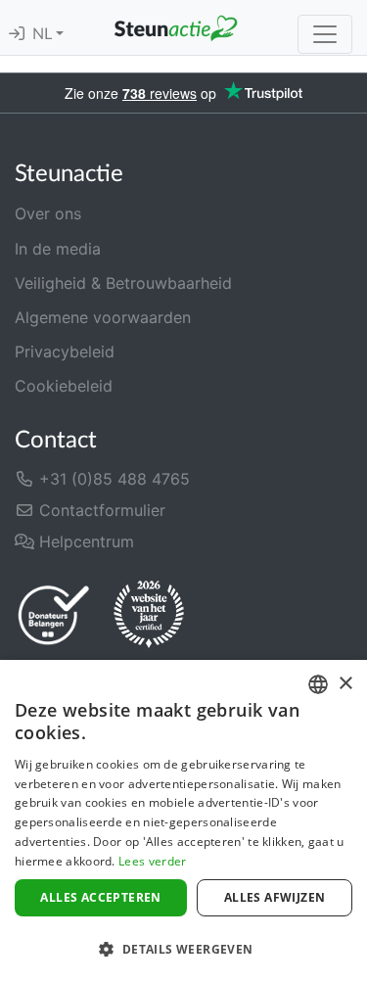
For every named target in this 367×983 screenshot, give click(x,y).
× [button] (345, 684)
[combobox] (318, 684)
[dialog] (183, 821)
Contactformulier (99, 510)
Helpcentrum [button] (84, 541)
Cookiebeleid (64, 386)
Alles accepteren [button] (100, 897)
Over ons (48, 213)
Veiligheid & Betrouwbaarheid (123, 283)
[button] (183, 948)
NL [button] (44, 34)
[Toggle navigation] (325, 34)
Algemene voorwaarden (103, 317)
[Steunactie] (176, 27)
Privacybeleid (65, 351)
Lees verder (152, 861)
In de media (58, 248)
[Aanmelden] (16, 34)
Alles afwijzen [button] (275, 897)
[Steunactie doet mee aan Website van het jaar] (149, 615)
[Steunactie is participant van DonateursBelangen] (54, 614)
